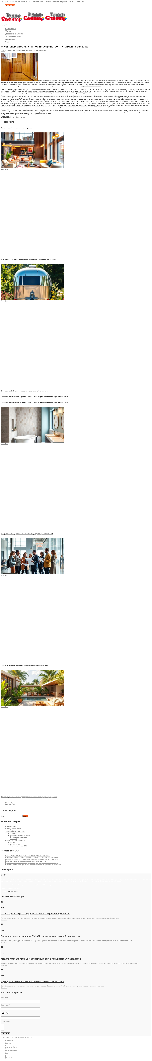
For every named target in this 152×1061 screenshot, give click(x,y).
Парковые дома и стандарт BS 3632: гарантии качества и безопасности (31, 857)
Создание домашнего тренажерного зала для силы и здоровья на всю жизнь (33, 864)
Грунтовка (13, 833)
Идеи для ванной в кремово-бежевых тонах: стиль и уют (26, 861)
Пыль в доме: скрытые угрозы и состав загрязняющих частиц (27, 856)
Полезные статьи (13, 36)
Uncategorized (10, 826)
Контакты (10, 39)
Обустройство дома (17, 117)
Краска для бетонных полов (20, 835)
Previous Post (10, 804)
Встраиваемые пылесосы (19, 830)
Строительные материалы (15, 840)
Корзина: (10, 5)
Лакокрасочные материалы (15, 832)
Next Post (8, 802)
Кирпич (12, 842)
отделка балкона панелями (91, 86)
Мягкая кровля (15, 844)
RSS (6, 1054)
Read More (4, 920)
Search (25, 816)
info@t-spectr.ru (12, 891)
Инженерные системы (13, 828)
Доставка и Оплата (14, 33)
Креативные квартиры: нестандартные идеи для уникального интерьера (31, 863)
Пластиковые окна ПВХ (18, 846)
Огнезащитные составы (18, 837)
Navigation (4, 25)
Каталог (9, 31)
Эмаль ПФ (13, 839)
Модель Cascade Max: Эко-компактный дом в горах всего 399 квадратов (31, 859)
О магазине (10, 28)
